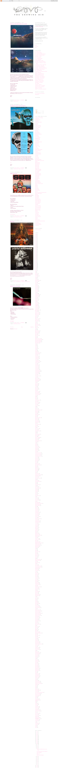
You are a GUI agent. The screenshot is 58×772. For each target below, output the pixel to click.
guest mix (36, 457)
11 (37, 745)
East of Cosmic (37, 402)
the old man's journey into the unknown (18, 105)
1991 (36, 259)
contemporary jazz (37, 361)
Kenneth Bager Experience (38, 503)
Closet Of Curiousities (38, 126)
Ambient (36, 293)
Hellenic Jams (37, 463)
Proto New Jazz (37, 617)
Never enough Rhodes (38, 170)
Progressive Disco (37, 609)
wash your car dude (37, 710)
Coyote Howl (37, 128)
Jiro (35, 496)
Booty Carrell (37, 335)
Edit (35, 406)
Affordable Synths (37, 280)
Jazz (35, 485)
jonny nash (36, 498)
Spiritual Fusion (37, 668)
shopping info (37, 647)
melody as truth (37, 539)
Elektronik (15, 323)
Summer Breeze (37, 675)
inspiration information (38, 474)
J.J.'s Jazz (36, 147)
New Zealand (37, 570)
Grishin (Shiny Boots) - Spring (39, 60)
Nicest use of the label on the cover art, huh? (18, 23)
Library (36, 517)
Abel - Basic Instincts (38, 51)
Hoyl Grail (36, 470)
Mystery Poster (37, 168)
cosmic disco (37, 213)
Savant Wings (37, 637)
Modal (36, 550)
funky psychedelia (37, 434)
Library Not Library (37, 518)
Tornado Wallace (37, 695)
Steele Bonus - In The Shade (39, 82)
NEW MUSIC (37, 568)
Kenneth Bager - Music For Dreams (40, 69)
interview (36, 476)
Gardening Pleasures (38, 440)
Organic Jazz (37, 582)
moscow (36, 557)
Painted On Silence (37, 181)
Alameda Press (37, 118)
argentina (36, 302)
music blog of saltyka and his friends (40, 220)
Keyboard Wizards (37, 505)
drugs (36, 395)
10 (37, 746)
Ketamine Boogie (37, 504)
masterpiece (36, 529)
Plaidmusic (36, 185)
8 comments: (22, 167)
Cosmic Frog (37, 367)
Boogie (36, 334)
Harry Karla (36, 460)
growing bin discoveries (38, 453)
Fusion (36, 436)
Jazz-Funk (36, 490)
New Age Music (37, 171)
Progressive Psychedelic (38, 613)
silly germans (37, 648)
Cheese (36, 350)
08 (37, 756)
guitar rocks (36, 458)
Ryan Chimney (37, 635)
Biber (36, 326)
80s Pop (36, 274)
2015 (36, 268)
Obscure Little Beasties (38, 174)
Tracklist (36, 696)
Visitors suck (37, 707)
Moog (36, 552)
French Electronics (37, 430)
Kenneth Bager (37, 502)
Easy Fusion (36, 403)
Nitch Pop (36, 574)
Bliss (35, 329)
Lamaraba (36, 151)
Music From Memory (38, 559)
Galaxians (36, 439)
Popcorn (36, 598)
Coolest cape (37, 362)
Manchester (36, 527)
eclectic (36, 404)
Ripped (36, 630)
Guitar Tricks (37, 459)
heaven (36, 462)
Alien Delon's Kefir (37, 119)
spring (36, 672)
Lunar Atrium (37, 157)
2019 (37, 731)
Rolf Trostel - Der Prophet (15, 286)
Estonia (36, 415)
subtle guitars (37, 674)
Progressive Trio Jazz (38, 615)
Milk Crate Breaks (37, 162)
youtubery (36, 724)
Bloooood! (12, 221)
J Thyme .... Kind (37, 146)
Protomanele (37, 618)
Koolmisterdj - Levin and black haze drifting (41, 71)
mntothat (36, 218)
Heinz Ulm (17, 76)
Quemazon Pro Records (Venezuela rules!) (40, 192)
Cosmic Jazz (36, 368)
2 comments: (22, 215)
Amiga (36, 297)
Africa (36, 282)
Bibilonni (36, 327)
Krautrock (36, 507)
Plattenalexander (37, 594)
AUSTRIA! (36, 305)
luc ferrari (36, 525)
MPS (35, 558)
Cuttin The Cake (37, 129)
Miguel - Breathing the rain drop (39, 74)
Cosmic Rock (37, 372)
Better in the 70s (37, 325)
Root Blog (36, 194)
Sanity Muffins (37, 196)
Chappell (36, 348)
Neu (35, 563)
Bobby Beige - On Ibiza (38, 56)
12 (37, 744)
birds (36, 328)
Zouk (36, 726)
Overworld (36, 587)
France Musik (37, 140)
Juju (35, 501)
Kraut (22, 168)
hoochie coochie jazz (38, 216)
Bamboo (36, 316)
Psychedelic (36, 619)
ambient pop (37, 296)
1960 (36, 234)
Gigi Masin (36, 449)
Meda (36, 531)
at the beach (36, 303)
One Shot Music (37, 175)
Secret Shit (36, 639)
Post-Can (36, 602)
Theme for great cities (38, 206)
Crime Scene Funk (37, 375)
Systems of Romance (38, 202)
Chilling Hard (37, 353)
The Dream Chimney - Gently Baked (40, 85)
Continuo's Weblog (37, 127)
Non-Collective (37, 172)
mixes (36, 549)
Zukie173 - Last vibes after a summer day (40, 88)
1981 (36, 250)
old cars (36, 579)
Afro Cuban (36, 286)
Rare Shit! (36, 627)
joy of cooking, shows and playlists (39, 93)
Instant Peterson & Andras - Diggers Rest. (40, 64)
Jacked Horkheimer (37, 481)
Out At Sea (36, 179)
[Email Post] (26, 167)
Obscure (36, 576)
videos (36, 705)
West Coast (36, 714)
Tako (36, 687)
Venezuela (36, 704)
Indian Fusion (37, 473)
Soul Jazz (36, 659)
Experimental (18, 281)
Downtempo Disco (37, 393)
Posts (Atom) (15, 328)
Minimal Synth (37, 546)
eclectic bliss (36, 405)
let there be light (37, 516)
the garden (36, 691)
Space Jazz (36, 664)
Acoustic (36, 279)
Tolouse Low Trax (37, 694)
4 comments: (22, 280)
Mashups (36, 528)
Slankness (36, 651)
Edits (36, 407)
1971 (36, 238)
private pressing (37, 606)
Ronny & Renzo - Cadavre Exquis (39, 77)
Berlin (36, 323)
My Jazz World (37, 167)
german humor (37, 447)
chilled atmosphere (37, 352)
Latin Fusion (37, 509)
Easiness (36, 401)
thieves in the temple (38, 693)
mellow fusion (37, 538)
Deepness (36, 384)
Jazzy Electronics (37, 495)
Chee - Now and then (38, 57)
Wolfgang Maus (37, 717)
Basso (36, 47)
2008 (37, 765)
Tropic (36, 697)
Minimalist (36, 547)
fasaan (36, 425)
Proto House (36, 616)
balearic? (36, 315)
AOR (35, 301)
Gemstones (36, 446)
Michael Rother (37, 541)
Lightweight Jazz (37, 520)
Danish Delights (37, 380)
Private (36, 604)
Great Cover (36, 450)
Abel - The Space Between (38, 52)
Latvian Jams (37, 514)
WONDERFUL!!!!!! (37, 718)
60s (35, 271)
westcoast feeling (37, 715)
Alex (35, 292)
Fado (36, 423)
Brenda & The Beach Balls (38, 339)
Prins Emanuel (37, 603)
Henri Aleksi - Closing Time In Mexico (40, 61)
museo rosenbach (37, 219)
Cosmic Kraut (16, 101)
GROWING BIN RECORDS (39, 26)
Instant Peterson (37, 475)
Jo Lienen (36, 497)
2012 (36, 264)
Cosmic (36, 363)
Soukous (36, 657)
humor (36, 471)
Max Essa (36, 530)
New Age (36, 564)
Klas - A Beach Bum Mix (38, 70)
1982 (36, 251)
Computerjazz (37, 358)
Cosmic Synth (37, 373)
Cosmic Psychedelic (37, 371)
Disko (36, 390)
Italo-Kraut (36, 480)
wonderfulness (37, 719)
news (36, 571)
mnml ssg (36, 217)
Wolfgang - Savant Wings (38, 87)
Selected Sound (37, 641)
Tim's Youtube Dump (38, 207)
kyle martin (36, 508)
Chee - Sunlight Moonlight (38, 58)
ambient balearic (37, 294)
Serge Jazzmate (37, 642)
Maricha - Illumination (38, 72)
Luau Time (36, 156)
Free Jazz (36, 429)
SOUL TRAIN (37, 195)
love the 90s (36, 524)
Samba (36, 636)
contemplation (37, 360)
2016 (36, 269)
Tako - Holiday (37, 83)
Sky (35, 650)
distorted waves (37, 391)
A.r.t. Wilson (37, 275)
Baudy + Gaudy (37, 318)
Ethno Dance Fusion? (38, 417)
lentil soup (36, 515)
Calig (36, 345)
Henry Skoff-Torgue (37, 464)
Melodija (36, 161)
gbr (35, 442)
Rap (35, 625)
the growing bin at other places (39, 692)
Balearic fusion (37, 313)
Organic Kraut (37, 583)
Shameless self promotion (38, 643)
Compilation (36, 357)
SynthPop (36, 684)
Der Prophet (12, 321)
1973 (36, 240)
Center (36, 346)
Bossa (36, 336)
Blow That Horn (37, 330)
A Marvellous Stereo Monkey (39, 117)
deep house (36, 383)
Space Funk (36, 663)
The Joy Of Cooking (38, 205)
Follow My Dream (13, 173)
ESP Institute (37, 135)
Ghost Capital (37, 142)
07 (37, 757)
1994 (36, 260)
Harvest (36, 461)
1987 (36, 257)
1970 (36, 237)
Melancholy (36, 536)
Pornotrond (36, 46)
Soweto (36, 662)
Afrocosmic (36, 291)
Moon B (36, 553)
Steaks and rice (37, 673)
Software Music (37, 653)
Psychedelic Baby (37, 190)
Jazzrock (36, 493)
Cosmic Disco (15, 168)
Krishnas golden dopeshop (38, 149)
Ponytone (36, 186)
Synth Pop (36, 680)
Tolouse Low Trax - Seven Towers (39, 86)
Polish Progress (37, 595)
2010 (36, 262)
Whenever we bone (37, 208)
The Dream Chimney (38, 229)
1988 (36, 258)
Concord (36, 359)
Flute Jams (36, 426)
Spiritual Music (37, 670)
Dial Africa (36, 130)
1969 (36, 236)
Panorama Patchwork (38, 182)
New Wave (36, 569)
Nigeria (36, 572)
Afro (35, 284)
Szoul (36, 686)
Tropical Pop (37, 698)
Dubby (36, 397)
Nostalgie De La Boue (38, 173)
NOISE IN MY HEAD (38, 169)
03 (37, 762)
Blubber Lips (37, 331)
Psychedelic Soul (37, 620)
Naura (36, 561)
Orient (36, 585)
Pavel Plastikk (37, 591)
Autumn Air (36, 306)
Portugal (36, 601)
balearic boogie (37, 312)
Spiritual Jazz (37, 669)
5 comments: (22, 322)
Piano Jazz (36, 593)
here (22, 93)
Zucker (36, 727)
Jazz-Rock (36, 491)
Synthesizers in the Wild (38, 683)
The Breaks (36, 204)
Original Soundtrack (25, 281)
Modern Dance (37, 551)
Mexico (36, 540)
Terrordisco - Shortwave (38, 84)
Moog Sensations (37, 163)
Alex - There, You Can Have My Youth (40, 53)
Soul (35, 658)
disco (20, 168)
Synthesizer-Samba (37, 682)
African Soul (37, 283)
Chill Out (36, 351)
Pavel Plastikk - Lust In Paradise (39, 75)
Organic (36, 581)
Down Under (37, 392)
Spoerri (36, 671)
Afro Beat (36, 285)
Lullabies (36, 526)
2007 (36, 261)
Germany (36, 448)
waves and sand (37, 713)
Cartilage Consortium (38, 125)
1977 (36, 245)
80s (35, 272)
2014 (36, 267)
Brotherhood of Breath (38, 341)
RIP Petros (36, 629)
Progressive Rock (37, 614)
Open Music (36, 580)
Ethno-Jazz (36, 419)
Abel (35, 278)
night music (36, 573)
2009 (37, 743)
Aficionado (36, 281)
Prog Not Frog (37, 189)
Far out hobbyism (37, 424)
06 (37, 759)
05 (37, 760)
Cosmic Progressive (37, 370)
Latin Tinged (37, 513)
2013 (37, 738)
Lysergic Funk (37, 158)
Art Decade (36, 123)
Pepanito (36, 184)
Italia (36, 479)
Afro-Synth (36, 290)
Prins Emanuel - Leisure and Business (40, 76)
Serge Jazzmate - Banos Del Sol (39, 81)
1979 (36, 247)
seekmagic (36, 640)
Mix (35, 548)
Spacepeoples (37, 197)
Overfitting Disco (37, 180)
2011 (36, 263)
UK (35, 702)
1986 (36, 256)
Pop (35, 596)
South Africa (37, 661)
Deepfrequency (37, 94)
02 (37, 764)
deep (35, 382)
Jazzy (36, 494)
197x (36, 248)
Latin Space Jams (37, 512)
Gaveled (36, 441)
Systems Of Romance (38, 201)
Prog (35, 608)
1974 (36, 241)
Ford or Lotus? (37, 428)
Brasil (36, 337)
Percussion (36, 592)
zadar (36, 725)
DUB (36, 396)
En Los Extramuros (37, 137)
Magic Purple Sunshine (38, 159)
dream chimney (37, 394)
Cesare (36, 347)
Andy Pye (36, 300)
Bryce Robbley (37, 342)
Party (36, 590)
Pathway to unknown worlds (39, 183)
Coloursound (37, 356)
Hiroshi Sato (36, 468)
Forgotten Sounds (37, 139)
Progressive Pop (37, 612)
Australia (36, 304)
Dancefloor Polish (37, 379)
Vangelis (36, 703)
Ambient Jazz (37, 295)
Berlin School (37, 324)
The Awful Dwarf (37, 203)
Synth (36, 679)
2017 (36, 270)
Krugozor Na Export (38, 150)
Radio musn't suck (37, 624)
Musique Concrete (37, 560)
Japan (36, 483)
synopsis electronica (37, 223)
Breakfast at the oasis (38, 338)
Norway (36, 575)
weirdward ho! (37, 225)
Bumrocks (36, 124)
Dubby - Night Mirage (38, 59)
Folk (35, 427)
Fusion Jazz (36, 438)
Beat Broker (36, 319)
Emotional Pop (37, 136)
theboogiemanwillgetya (38, 224)
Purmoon (36, 191)
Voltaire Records (37, 709)
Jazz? (36, 492)
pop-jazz (36, 597)
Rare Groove (37, 626)
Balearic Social (37, 314)
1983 (36, 252)
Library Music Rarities (38, 153)
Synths (36, 685)
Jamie (36, 482)
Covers (36, 374)
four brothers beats (37, 215)
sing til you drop (37, 649)
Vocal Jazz (36, 708)
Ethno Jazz (36, 418)
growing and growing (38, 452)
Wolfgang (36, 716)
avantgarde (36, 308)
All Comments (38, 112)
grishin (36, 451)
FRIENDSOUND (37, 138)
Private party (37, 605)
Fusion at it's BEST (37, 437)
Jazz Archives (37, 148)
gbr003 (36, 445)
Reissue (36, 628)
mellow (36, 537)
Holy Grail (36, 469)
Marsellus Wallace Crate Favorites (39, 160)
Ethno (36, 416)
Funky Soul (36, 435)
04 (37, 761)
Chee (36, 349)
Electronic (36, 408)
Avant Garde (37, 307)
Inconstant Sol (37, 145)
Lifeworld (36, 519)
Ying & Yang (37, 212)
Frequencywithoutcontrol (38, 141)
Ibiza (36, 472)
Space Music (37, 665)
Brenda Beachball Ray (38, 340)
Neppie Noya (37, 562)
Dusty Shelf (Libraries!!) (38, 134)
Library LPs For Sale (38, 152)
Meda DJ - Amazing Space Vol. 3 (39, 73)
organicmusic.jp (37, 584)
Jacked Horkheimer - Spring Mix (39, 65)
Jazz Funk (36, 486)
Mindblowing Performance (38, 542)
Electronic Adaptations (38, 409)
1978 (36, 246)
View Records (37, 706)
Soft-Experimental (37, 652)
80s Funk (36, 273)
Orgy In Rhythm (37, 178)
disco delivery (37, 214)
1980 (36, 249)
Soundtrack (36, 660)
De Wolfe (36, 381)
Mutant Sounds (37, 164)
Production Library (37, 607)
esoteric (36, 413)
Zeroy (36, 45)
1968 (36, 235)
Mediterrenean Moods (38, 535)
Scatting (36, 638)
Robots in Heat (37, 631)
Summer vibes (37, 676)
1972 (36, 239)
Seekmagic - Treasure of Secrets (39, 80)
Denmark (36, 385)
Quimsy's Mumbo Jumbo (38, 193)
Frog (35, 431)
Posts (37, 111)
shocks (36, 646)
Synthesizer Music (37, 681)
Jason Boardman (37, 484)
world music (36, 720)
